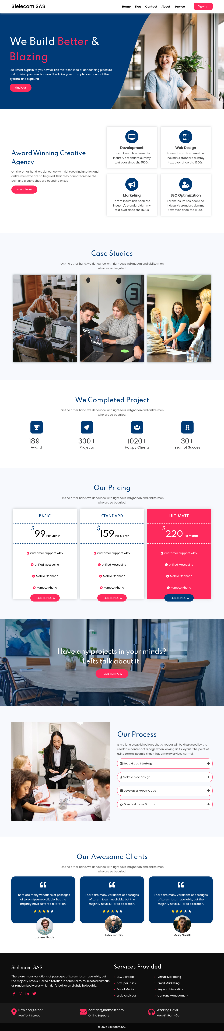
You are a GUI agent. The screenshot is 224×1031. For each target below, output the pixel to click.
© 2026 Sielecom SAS (112, 1027)
